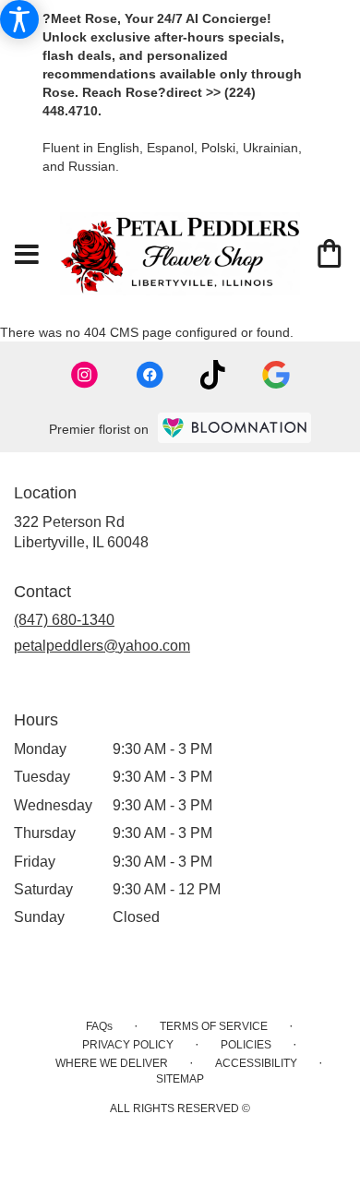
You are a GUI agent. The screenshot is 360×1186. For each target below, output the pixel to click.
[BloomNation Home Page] (234, 428)
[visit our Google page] (276, 375)
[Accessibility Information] (19, 19)
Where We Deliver (111, 1063)
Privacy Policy (128, 1044)
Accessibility (256, 1063)
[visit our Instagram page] (85, 375)
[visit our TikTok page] (213, 374)
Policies (246, 1044)
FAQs (99, 1026)
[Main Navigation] (27, 255)
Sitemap (180, 1078)
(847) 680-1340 (64, 620)
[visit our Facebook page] (149, 375)
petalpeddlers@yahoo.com (102, 645)
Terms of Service (214, 1026)
